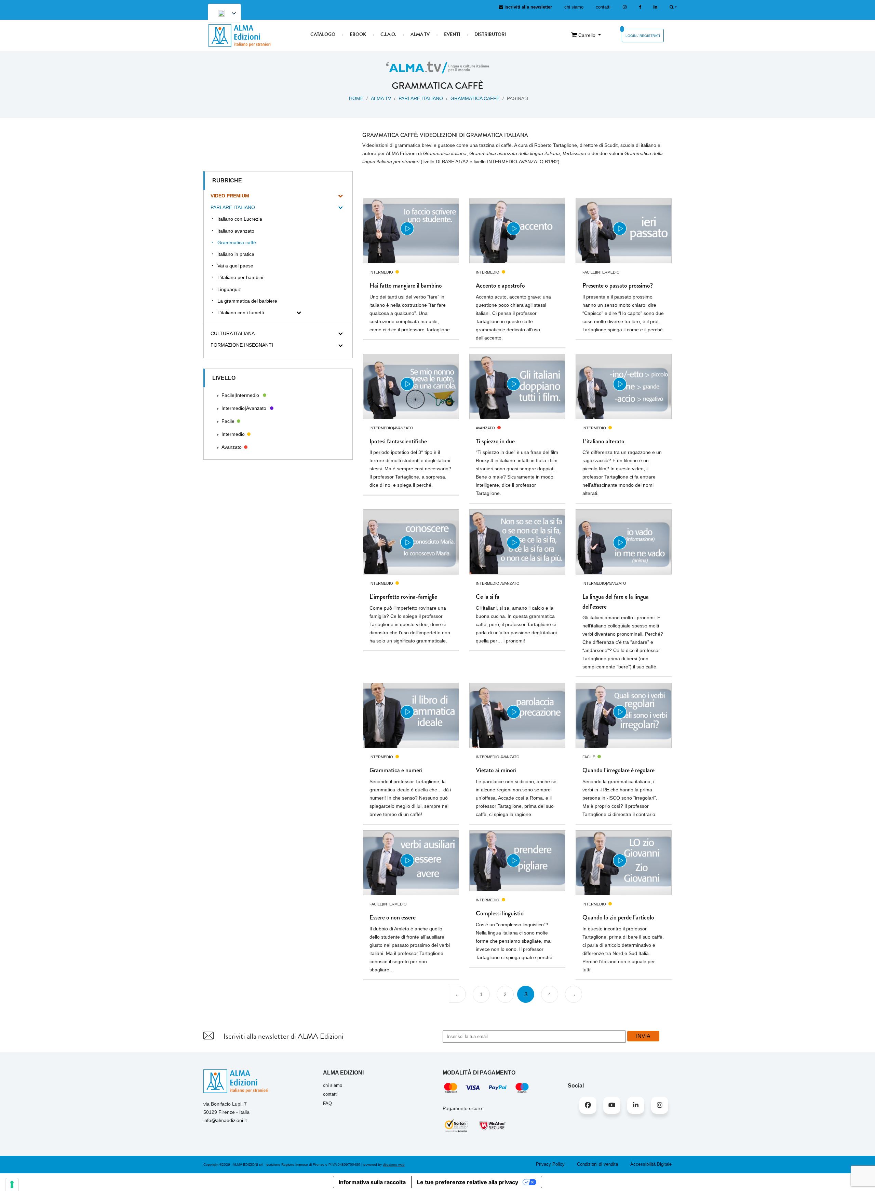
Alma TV (420, 34)
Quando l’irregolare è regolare (618, 770)
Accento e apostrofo (500, 285)
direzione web (394, 1164)
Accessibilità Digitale (651, 1164)
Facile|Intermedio (240, 395)
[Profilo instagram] (625, 7)
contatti (603, 7)
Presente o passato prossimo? (617, 285)
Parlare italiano (421, 98)
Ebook (358, 34)
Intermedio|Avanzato (243, 408)
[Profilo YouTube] (611, 1105)
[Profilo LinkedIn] (655, 7)
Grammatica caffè (474, 98)
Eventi (452, 34)
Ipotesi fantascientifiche (398, 441)
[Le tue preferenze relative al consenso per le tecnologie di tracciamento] (11, 1184)
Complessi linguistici (500, 913)
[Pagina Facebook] (640, 7)
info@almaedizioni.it (225, 1120)
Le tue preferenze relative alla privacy (467, 1182)
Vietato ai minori (496, 770)
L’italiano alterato (603, 441)
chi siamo (573, 7)
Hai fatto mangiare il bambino (405, 285)
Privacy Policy (550, 1164)
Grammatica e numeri (395, 770)
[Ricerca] (673, 7)
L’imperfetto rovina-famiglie (403, 596)
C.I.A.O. (388, 34)
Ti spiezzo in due (495, 441)
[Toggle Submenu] (340, 196)
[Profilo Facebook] (588, 1105)
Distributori (490, 34)
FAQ (327, 1103)
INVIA (643, 1036)
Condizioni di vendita (597, 1164)
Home (356, 98)
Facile (227, 421)
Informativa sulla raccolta (372, 1182)
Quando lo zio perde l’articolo (618, 917)
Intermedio (233, 434)
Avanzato (231, 447)
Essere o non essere (392, 917)
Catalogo (322, 34)
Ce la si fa (487, 596)
